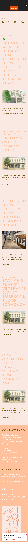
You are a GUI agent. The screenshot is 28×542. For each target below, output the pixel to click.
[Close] (26, 5)
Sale (25, 131)
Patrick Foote (5, 35)
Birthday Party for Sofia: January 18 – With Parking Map (13, 493)
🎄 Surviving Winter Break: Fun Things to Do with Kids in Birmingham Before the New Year (13, 477)
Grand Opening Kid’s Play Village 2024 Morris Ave (12, 369)
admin (3, 277)
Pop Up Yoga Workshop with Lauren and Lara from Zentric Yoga (13, 483)
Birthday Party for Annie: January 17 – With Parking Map (14, 498)
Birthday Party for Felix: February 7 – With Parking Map (13, 488)
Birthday (11, 131)
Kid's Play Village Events (14, 35)
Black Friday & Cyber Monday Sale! (12, 142)
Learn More (14, 8)
